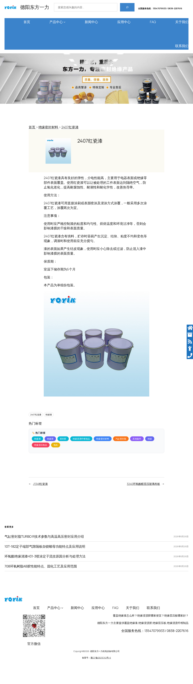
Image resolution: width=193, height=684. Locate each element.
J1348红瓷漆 (40, 484)
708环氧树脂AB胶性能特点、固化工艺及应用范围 (41, 566)
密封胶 (63, 438)
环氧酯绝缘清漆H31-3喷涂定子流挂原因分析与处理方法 (45, 556)
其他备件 (137, 438)
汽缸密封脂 (120, 438)
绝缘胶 (50, 438)
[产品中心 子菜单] (64, 22)
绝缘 (150, 438)
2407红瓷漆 (35, 414)
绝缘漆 (49, 414)
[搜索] (127, 7)
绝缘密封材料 (102, 438)
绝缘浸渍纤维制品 (81, 438)
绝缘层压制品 (40, 444)
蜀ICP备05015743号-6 (100, 657)
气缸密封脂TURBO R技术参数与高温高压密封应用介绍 (44, 536)
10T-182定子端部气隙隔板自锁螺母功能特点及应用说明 (45, 546)
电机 (56, 444)
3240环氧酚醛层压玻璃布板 (143, 484)
